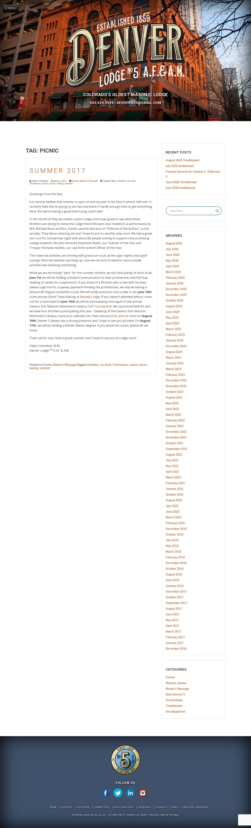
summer (69, 183)
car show (131, 181)
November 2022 (176, 386)
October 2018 (174, 568)
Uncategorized (175, 711)
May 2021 (172, 466)
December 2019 (176, 528)
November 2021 (176, 437)
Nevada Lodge (90, 297)
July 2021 (172, 460)
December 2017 (176, 591)
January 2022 (175, 426)
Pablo (176, 815)
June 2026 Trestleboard (181, 182)
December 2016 (176, 648)
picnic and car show (123, 316)
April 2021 (172, 471)
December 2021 (176, 431)
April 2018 (172, 580)
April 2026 (172, 266)
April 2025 (172, 323)
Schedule (144, 807)
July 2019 (172, 540)
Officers (83, 807)
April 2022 (172, 409)
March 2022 (173, 414)
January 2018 (175, 585)
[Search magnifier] (217, 210)
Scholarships (174, 700)
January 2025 (175, 340)
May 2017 (172, 620)
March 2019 (173, 551)
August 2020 (174, 500)
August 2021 (174, 454)
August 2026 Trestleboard (182, 160)
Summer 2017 (57, 171)
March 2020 (173, 517)
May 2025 (172, 317)
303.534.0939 (102, 103)
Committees (102, 807)
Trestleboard (174, 705)
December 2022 (176, 380)
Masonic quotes (176, 683)
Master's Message (89, 181)
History (67, 807)
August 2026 (174, 243)
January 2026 (175, 283)
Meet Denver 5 (175, 694)
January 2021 (175, 488)
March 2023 (173, 369)
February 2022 (175, 420)
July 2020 (172, 506)
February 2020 (175, 523)
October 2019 (174, 534)
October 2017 (174, 597)
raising (60, 183)
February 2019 (175, 557)
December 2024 (176, 346)
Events (75, 181)
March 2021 (173, 477)
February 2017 (175, 637)
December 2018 (176, 563)
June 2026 (173, 254)
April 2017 (172, 625)
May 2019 (172, 545)
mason (45, 183)
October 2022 (174, 391)
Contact (161, 807)
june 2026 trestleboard (180, 187)
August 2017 (174, 608)
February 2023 (175, 374)
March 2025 (173, 329)
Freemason (35, 183)
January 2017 (175, 642)
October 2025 (174, 300)
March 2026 (173, 272)
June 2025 (173, 311)
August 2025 (174, 306)
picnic (53, 183)
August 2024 (174, 351)
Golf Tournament (100, 306)
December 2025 (176, 289)
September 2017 (176, 603)
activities (121, 181)
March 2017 (173, 631)
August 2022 (174, 397)
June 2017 (173, 614)
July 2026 (172, 249)
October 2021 (174, 443)
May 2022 (172, 403)
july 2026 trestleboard (180, 166)
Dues (175, 807)
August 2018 (174, 574)
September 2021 (176, 448)
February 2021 (175, 483)
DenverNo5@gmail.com (139, 103)
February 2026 (175, 277)
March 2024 (173, 357)
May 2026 (172, 260)
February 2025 (175, 334)
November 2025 (176, 294)
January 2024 (175, 363)
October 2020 (174, 494)
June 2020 (173, 511)
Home (53, 807)
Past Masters (124, 807)
